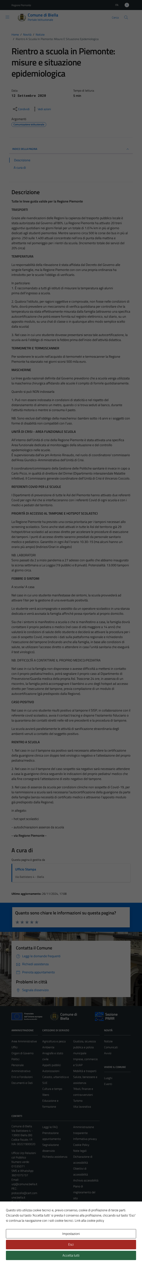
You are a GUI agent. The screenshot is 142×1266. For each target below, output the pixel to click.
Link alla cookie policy (89, 1220)
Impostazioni (71, 1233)
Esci (71, 1244)
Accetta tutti (71, 1255)
